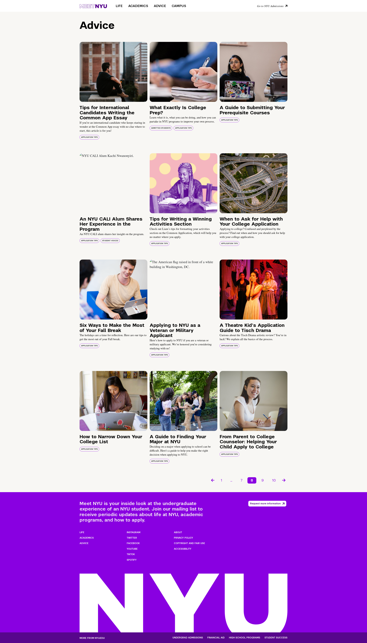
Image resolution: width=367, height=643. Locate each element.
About (178, 532)
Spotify (132, 559)
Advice (160, 6)
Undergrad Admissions (187, 638)
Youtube (132, 548)
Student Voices (110, 240)
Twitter (132, 537)
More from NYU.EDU (92, 638)
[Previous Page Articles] (212, 480)
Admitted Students (161, 128)
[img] (113, 72)
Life (119, 6)
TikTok (131, 554)
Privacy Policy (183, 537)
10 (274, 480)
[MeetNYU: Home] (93, 5)
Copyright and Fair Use (189, 543)
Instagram (133, 532)
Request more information (265, 503)
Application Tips (89, 137)
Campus (179, 6)
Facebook (133, 543)
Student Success (275, 638)
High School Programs (244, 638)
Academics (138, 6)
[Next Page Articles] (284, 480)
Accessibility (182, 548)
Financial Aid (216, 638)
